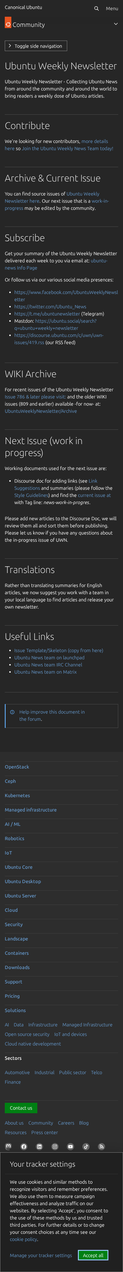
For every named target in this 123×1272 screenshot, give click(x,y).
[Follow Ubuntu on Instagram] (56, 1148)
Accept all (93, 1255)
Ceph (10, 781)
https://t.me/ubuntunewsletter (47, 313)
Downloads (17, 967)
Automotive (17, 1072)
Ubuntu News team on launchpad (49, 657)
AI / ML (13, 824)
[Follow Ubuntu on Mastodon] (9, 1148)
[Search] (96, 8)
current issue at (94, 495)
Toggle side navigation (38, 46)
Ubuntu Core (19, 867)
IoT (8, 852)
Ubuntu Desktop (23, 881)
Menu (112, 8)
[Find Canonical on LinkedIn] (40, 1148)
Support (13, 981)
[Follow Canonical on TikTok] (87, 1148)
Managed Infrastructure (87, 1024)
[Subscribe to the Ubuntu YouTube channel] (71, 1148)
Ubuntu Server (20, 895)
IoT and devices (70, 1034)
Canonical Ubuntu (23, 7)
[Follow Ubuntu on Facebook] (25, 1148)
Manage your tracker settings (41, 1255)
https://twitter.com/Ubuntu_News (50, 306)
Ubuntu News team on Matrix (45, 672)
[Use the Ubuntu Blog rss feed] (102, 1148)
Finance (13, 1082)
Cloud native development (33, 1043)
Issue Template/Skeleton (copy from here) (58, 650)
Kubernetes (17, 795)
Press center (44, 1132)
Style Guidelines (31, 495)
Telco (96, 1072)
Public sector (72, 1072)
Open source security (27, 1034)
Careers (66, 1122)
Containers (17, 953)
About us (14, 1122)
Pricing (12, 996)
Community (40, 1122)
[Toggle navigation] (116, 24)
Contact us (21, 1108)
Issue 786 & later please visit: (35, 396)
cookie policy (23, 1239)
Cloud (11, 910)
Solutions (15, 1010)
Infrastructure (43, 1024)
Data (19, 1024)
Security (14, 924)
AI (7, 1024)
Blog (84, 1122)
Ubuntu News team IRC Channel (48, 664)
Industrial (44, 1072)
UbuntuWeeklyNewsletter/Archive (41, 411)
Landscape (16, 938)
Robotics (14, 838)
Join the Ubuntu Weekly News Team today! (67, 148)
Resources (16, 1132)
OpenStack (17, 766)
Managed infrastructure (31, 809)
